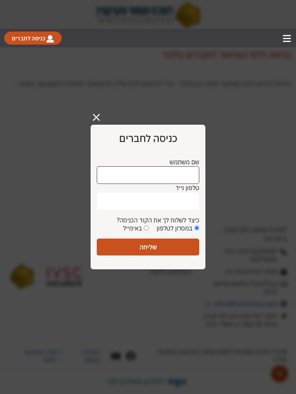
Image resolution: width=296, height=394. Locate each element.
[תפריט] (287, 38)
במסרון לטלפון (174, 228)
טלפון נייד (187, 188)
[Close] (99, 114)
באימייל (132, 228)
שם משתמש (184, 162)
